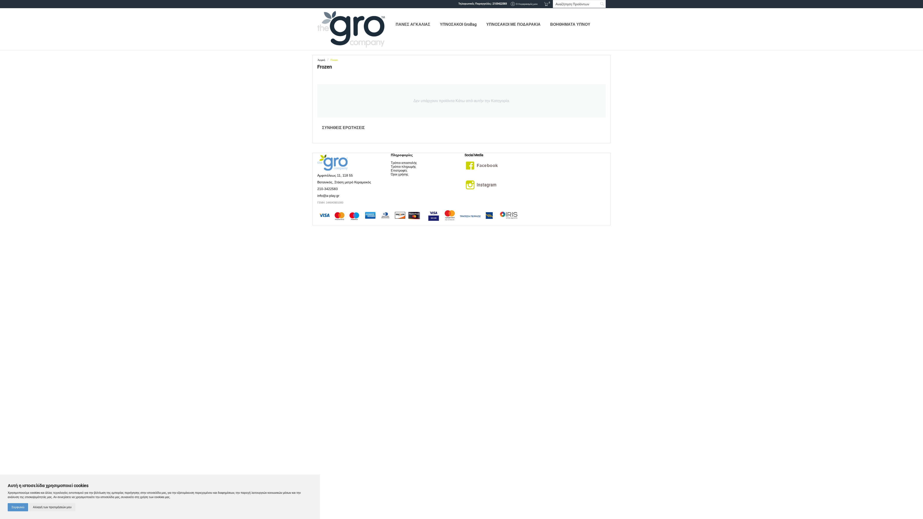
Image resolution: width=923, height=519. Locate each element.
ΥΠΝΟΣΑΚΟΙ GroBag (458, 24)
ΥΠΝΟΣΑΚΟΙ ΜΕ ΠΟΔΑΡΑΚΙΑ (513, 24)
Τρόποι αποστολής (404, 163)
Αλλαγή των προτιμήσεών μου (52, 507)
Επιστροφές (399, 170)
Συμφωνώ (18, 507)
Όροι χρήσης (399, 174)
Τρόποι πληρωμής (403, 166)
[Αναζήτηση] (602, 4)
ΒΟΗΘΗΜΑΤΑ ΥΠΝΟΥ (570, 24)
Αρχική (321, 60)
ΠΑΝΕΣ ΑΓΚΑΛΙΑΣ (413, 24)
